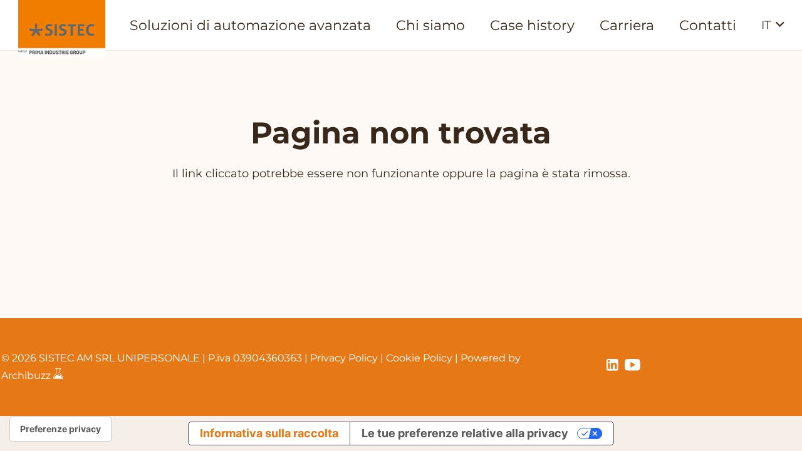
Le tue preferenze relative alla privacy (465, 433)
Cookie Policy (419, 358)
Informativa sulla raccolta (269, 433)
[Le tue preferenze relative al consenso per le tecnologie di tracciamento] (60, 429)
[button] (773, 25)
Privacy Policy (344, 358)
